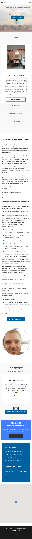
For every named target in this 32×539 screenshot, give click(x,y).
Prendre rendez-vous (17, 17)
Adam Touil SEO (16, 530)
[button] (16, 502)
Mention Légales (16, 536)
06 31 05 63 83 (16, 435)
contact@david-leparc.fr (14, 460)
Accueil (16, 534)
